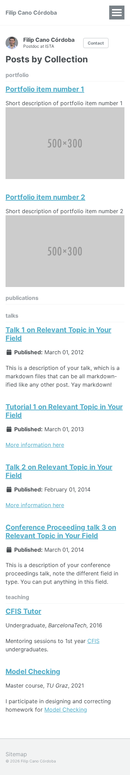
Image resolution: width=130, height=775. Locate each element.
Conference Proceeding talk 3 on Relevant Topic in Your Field (61, 531)
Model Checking (33, 671)
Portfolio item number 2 (45, 197)
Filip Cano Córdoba (31, 12)
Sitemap (16, 754)
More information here (35, 444)
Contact (96, 43)
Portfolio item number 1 (45, 89)
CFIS (93, 640)
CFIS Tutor (23, 611)
